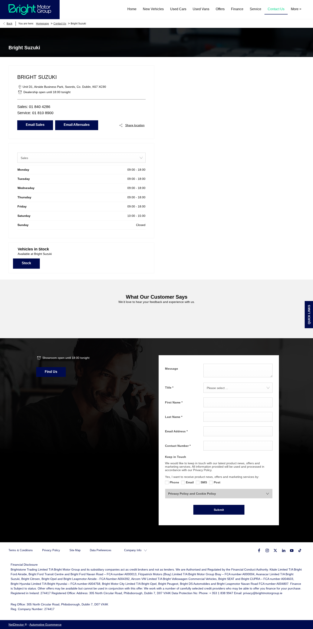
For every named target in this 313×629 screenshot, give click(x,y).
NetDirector (17, 624)
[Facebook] (259, 550)
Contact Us (59, 23)
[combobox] (81, 158)
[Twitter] (275, 550)
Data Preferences (100, 550)
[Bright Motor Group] (30, 9)
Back (9, 23)
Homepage (42, 23)
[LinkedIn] (283, 550)
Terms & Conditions (21, 550)
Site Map (74, 550)
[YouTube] (291, 550)
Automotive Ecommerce (45, 624)
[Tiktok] (299, 550)
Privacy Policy (51, 550)
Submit (219, 509)
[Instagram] (267, 550)
